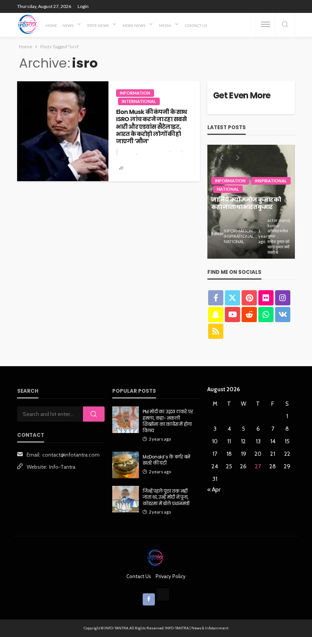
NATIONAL (228, 189)
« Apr (213, 489)
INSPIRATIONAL (271, 180)
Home (51, 25)
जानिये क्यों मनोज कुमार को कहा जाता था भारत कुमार (246, 203)
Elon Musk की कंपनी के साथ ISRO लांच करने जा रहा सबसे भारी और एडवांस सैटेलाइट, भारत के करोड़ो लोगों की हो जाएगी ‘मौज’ (151, 126)
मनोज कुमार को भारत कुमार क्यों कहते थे (278, 246)
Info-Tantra (62, 466)
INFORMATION (135, 92)
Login (83, 6)
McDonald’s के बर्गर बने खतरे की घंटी (166, 460)
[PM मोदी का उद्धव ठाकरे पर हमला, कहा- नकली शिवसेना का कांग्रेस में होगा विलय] (125, 419)
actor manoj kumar (278, 223)
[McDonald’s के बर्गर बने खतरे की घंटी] (125, 465)
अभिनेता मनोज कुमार (277, 233)
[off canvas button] (265, 24)
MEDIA (165, 25)
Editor (218, 233)
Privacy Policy (171, 576)
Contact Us (196, 25)
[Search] (285, 25)
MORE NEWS (134, 25)
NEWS (67, 25)
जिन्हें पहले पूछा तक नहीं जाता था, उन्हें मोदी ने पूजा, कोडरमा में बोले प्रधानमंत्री (166, 497)
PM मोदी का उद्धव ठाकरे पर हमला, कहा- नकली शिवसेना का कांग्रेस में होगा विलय (168, 421)
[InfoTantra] (28, 24)
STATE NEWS (98, 25)
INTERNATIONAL (139, 101)
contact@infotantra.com (71, 454)
